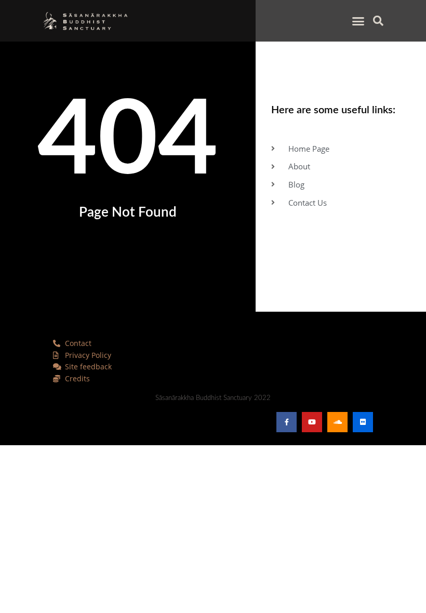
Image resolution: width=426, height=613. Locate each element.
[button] (358, 21)
